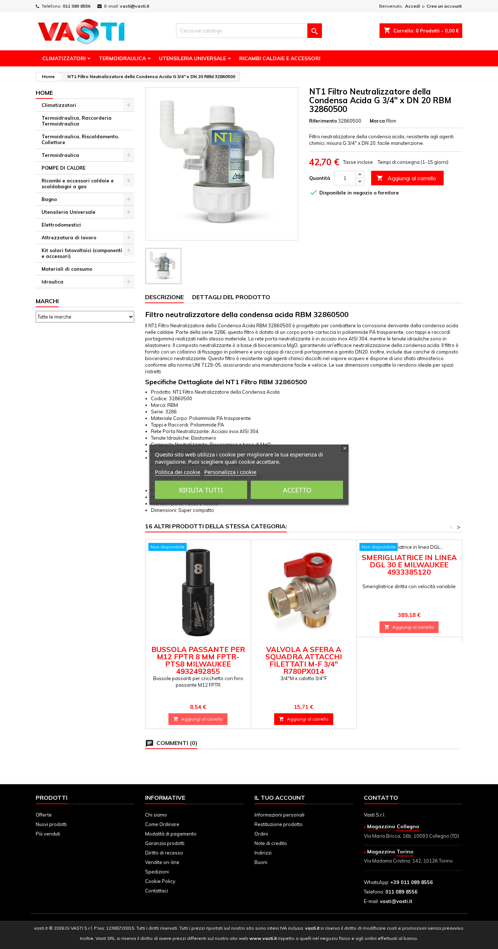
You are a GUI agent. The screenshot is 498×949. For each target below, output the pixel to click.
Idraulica (52, 282)
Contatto (381, 797)
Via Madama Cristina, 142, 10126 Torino (408, 861)
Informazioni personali (279, 815)
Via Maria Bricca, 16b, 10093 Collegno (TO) (411, 836)
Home (44, 92)
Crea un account (444, 6)
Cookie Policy (160, 881)
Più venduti (48, 834)
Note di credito (270, 843)
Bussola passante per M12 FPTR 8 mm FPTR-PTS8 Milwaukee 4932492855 (198, 660)
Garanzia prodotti (164, 843)
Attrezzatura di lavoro (69, 237)
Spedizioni (157, 872)
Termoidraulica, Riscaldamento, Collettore (80, 139)
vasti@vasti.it (134, 6)
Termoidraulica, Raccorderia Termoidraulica (77, 121)
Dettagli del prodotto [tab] (231, 297)
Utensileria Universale (192, 58)
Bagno (49, 199)
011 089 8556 (76, 6)
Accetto (297, 489)
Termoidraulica (122, 58)
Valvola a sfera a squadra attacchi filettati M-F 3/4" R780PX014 (303, 660)
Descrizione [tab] (164, 297)
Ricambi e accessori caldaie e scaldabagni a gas (78, 183)
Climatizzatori (64, 58)
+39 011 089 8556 (411, 882)
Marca (377, 121)
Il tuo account (279, 797)
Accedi (412, 6)
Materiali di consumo (67, 269)
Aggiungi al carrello (406, 178)
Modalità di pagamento (171, 834)
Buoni (260, 862)
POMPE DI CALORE (64, 168)
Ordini (261, 834)
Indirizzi (263, 853)
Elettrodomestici (61, 225)
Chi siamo (156, 815)
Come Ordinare (162, 824)
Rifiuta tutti (201, 489)
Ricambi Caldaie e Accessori (279, 58)
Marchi (47, 301)
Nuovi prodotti (51, 824)
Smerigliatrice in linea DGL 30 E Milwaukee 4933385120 (409, 564)
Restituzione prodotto (278, 824)
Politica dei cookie (177, 471)
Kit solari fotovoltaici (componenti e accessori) (82, 253)
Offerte (44, 815)
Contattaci (156, 891)
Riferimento (323, 121)
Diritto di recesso (164, 853)
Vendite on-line (162, 862)
